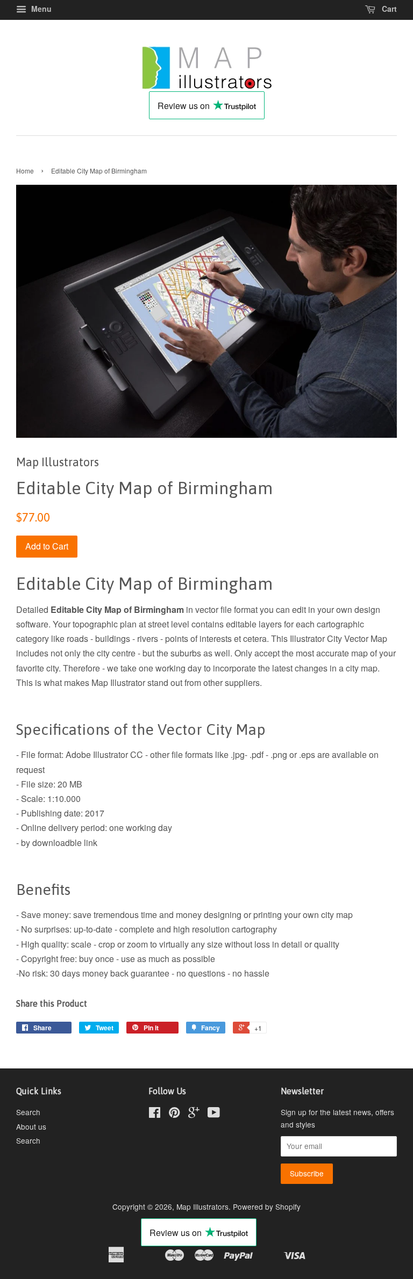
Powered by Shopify (267, 1206)
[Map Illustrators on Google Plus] (194, 1114)
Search (28, 1112)
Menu (40, 8)
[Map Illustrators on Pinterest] (174, 1114)
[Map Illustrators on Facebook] (154, 1114)
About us (31, 1126)
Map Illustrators (202, 1206)
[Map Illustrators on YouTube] (214, 1114)
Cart (388, 8)
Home (25, 170)
